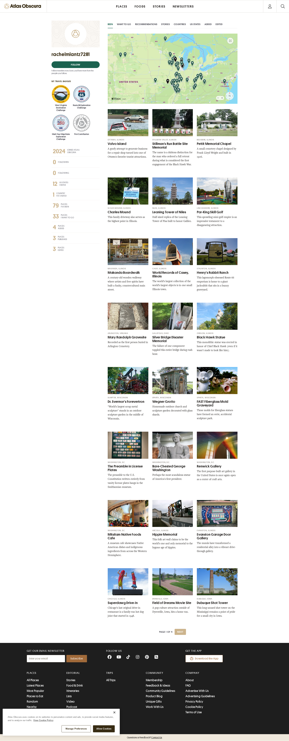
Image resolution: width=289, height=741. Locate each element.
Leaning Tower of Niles (169, 212)
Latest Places (35, 685)
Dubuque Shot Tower (212, 603)
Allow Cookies (104, 728)
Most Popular (35, 691)
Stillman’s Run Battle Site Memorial (170, 145)
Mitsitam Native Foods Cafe (124, 536)
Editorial (73, 673)
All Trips (111, 680)
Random (32, 701)
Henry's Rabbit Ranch (213, 272)
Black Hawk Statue (211, 337)
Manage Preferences (76, 728)
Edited (219, 24)
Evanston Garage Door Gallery (214, 536)
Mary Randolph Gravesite (127, 337)
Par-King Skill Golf (210, 212)
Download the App (207, 658)
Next (180, 632)
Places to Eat (35, 696)
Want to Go (124, 24)
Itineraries (72, 691)
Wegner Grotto (163, 401)
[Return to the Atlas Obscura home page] (23, 6)
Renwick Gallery (209, 466)
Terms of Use (193, 712)
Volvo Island (117, 144)
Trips (109, 673)
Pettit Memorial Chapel (214, 144)
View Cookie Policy (43, 720)
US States (195, 24)
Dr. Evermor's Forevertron (126, 401)
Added (208, 24)
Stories (165, 24)
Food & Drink (74, 685)
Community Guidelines (160, 691)
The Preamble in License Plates (125, 468)
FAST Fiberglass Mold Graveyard (212, 403)
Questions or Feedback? (144, 737)
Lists (69, 696)
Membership (154, 680)
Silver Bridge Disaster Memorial (167, 339)
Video (70, 701)
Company (192, 673)
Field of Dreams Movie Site (171, 603)
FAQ (188, 685)
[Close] (114, 712)
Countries (180, 24)
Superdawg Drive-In (123, 603)
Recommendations (146, 24)
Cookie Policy (194, 707)
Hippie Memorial (164, 534)
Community (154, 673)
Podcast (71, 707)
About (189, 680)
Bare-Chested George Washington (168, 468)
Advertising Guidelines (200, 696)
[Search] (282, 6)
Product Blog (154, 696)
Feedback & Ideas (158, 685)
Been (110, 24)
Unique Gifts (154, 701)
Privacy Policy (194, 701)
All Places (33, 680)
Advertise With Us (197, 691)
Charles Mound (119, 212)
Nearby (32, 707)
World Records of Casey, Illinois (170, 274)
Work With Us (154, 707)
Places (31, 673)
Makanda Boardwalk (124, 272)
